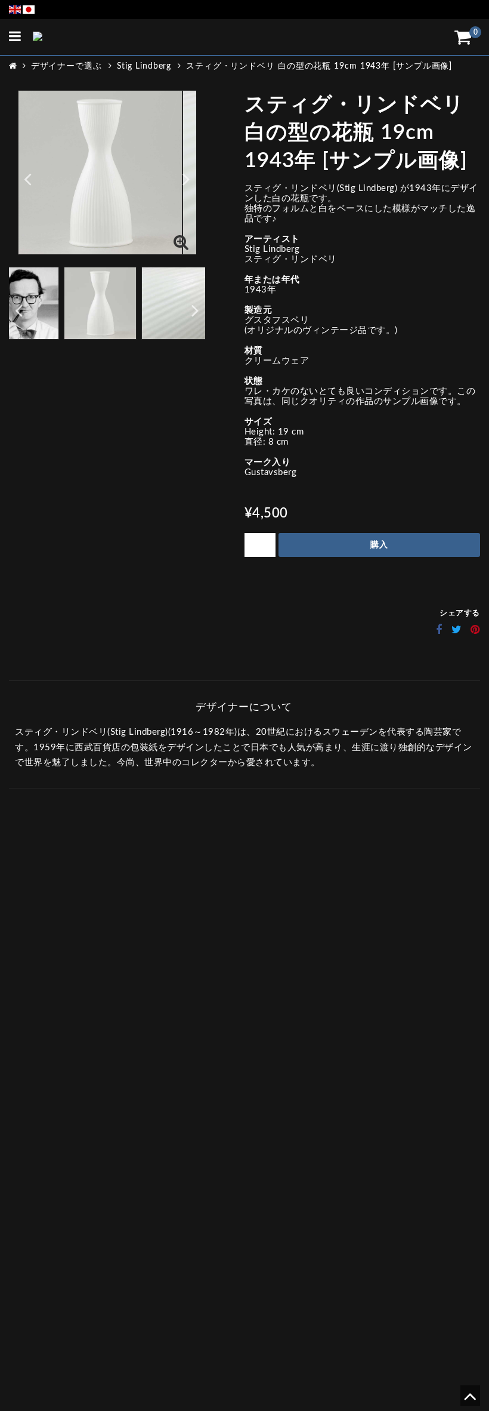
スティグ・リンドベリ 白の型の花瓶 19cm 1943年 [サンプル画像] (319, 66)
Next (186, 178)
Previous (28, 178)
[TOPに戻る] (470, 1400)
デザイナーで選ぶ (66, 66)
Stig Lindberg (144, 66)
